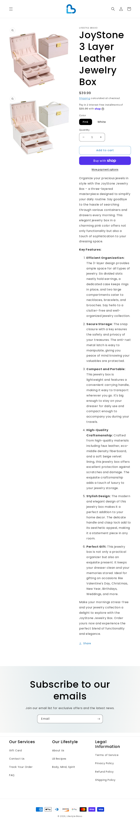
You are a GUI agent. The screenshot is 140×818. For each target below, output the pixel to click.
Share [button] (87, 643)
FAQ (12, 775)
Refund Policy (104, 772)
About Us (58, 750)
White (102, 122)
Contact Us (17, 759)
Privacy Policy (104, 763)
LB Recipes (59, 759)
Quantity (84, 130)
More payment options (105, 169)
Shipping (84, 98)
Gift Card (15, 750)
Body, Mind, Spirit (63, 767)
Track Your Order (21, 767)
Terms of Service (107, 755)
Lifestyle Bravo (74, 816)
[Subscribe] (99, 719)
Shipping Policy (105, 780)
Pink (85, 122)
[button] (11, 9)
